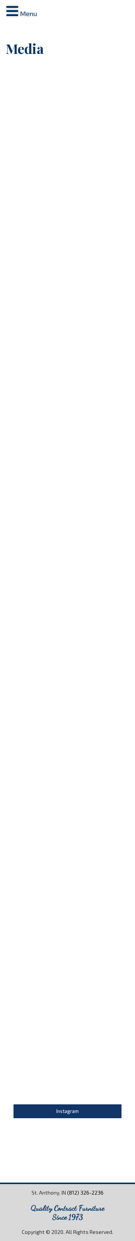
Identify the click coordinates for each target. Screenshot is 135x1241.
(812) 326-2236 (85, 1192)
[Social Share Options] (34, 149)
